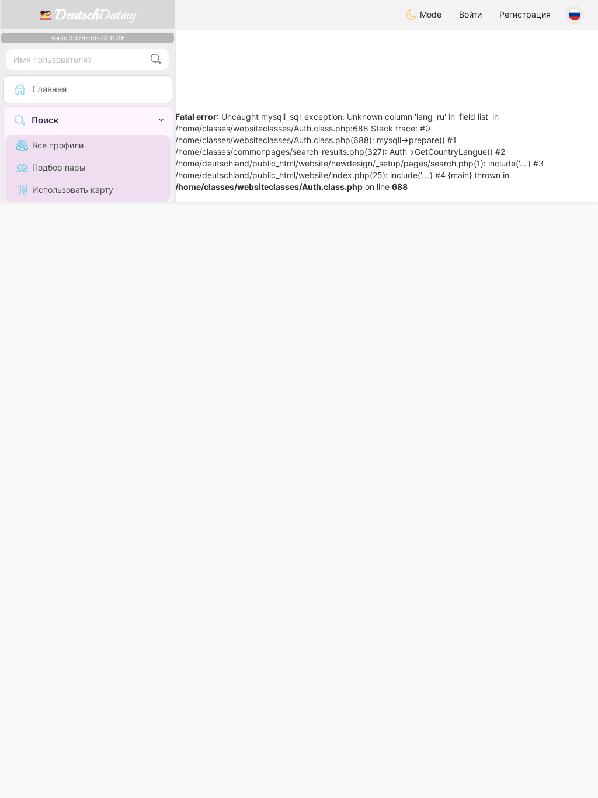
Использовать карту (72, 190)
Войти (470, 14)
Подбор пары (59, 167)
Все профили (58, 145)
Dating (95, 14)
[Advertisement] (386, 61)
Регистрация (525, 14)
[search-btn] (155, 59)
